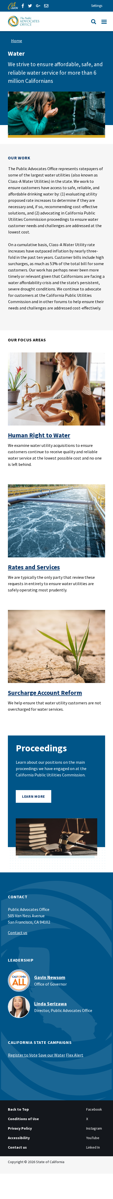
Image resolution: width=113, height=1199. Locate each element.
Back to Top (18, 1109)
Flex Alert (74, 1055)
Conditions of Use (23, 1118)
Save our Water (51, 1055)
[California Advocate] (42, 21)
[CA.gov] (13, 5)
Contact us (17, 932)
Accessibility (19, 1137)
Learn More (33, 796)
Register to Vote (23, 1055)
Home (16, 40)
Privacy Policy (20, 1128)
